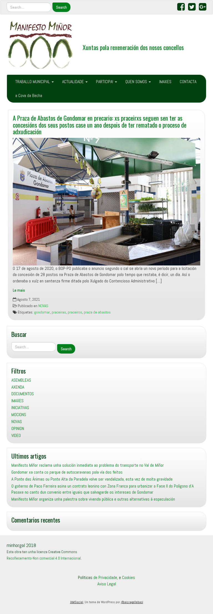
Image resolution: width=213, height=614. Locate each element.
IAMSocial (76, 602)
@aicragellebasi (132, 602)
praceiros (75, 312)
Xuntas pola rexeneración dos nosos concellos (133, 47)
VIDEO (16, 435)
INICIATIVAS (20, 408)
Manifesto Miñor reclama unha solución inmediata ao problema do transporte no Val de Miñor (87, 465)
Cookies (128, 577)
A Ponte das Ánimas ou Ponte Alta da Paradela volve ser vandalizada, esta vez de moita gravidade (92, 479)
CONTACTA (188, 81)
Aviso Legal (106, 584)
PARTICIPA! (105, 81)
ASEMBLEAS (21, 380)
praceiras (59, 312)
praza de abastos (97, 312)
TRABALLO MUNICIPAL (33, 81)
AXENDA (17, 387)
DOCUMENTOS (22, 394)
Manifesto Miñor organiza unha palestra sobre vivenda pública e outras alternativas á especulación (93, 499)
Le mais (19, 290)
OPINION (17, 428)
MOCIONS (18, 414)
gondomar (42, 312)
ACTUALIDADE (73, 81)
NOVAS (43, 306)
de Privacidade (105, 577)
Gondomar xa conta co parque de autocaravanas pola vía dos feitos (67, 472)
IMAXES (165, 81)
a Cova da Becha (28, 95)
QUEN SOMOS (136, 81)
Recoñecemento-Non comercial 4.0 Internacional (44, 558)
